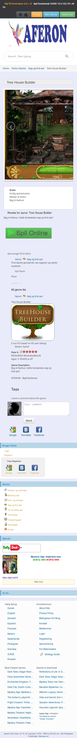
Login (6, 450)
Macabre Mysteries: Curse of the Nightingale (53, 686)
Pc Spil (36, 14)
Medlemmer (45, 628)
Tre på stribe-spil (15, 510)
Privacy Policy (46, 613)
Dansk (10, 608)
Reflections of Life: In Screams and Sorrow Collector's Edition (53, 671)
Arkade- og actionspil (16, 490)
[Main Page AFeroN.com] (38, 34)
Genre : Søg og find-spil (29, 259)
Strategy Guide (52, 654)
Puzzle (10, 529)
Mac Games (51, 14)
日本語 (10, 654)
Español (11, 623)
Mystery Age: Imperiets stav (46, 556)
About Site (44, 608)
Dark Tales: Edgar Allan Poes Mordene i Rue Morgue (21, 671)
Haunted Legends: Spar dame (53, 707)
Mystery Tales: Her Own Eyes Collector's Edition (53, 681)
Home (6, 68)
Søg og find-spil (36, 68)
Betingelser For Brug (49, 618)
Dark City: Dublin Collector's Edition (21, 686)
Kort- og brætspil (15, 500)
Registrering (45, 638)
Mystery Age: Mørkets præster (21, 691)
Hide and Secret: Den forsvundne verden (53, 697)
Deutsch (11, 618)
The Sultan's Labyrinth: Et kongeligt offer (21, 697)
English (11, 613)
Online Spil (67, 14)
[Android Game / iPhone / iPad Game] (23, 14)
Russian (11, 659)
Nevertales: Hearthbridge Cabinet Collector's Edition (21, 717)
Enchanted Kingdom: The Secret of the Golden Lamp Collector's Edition (21, 681)
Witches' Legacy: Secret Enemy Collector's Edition (53, 691)
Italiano (11, 633)
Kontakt (43, 623)
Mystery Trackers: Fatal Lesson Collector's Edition (21, 722)
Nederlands (13, 638)
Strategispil (12, 524)
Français (11, 628)
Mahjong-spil (13, 495)
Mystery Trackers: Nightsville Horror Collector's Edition (21, 712)
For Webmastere (47, 648)
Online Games (18, 68)
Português (12, 643)
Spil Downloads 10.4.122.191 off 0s (38, 5)
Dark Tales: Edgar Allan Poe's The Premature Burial (53, 676)
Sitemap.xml (43, 736)
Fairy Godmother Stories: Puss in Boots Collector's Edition (21, 676)
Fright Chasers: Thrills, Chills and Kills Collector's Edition (21, 702)
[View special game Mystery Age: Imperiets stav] (9, 564)
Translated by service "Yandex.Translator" (47, 717)
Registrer (8, 455)
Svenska (11, 648)
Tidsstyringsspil (14, 519)
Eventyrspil (12, 514)
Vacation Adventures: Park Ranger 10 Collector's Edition (53, 702)
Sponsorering (46, 643)
